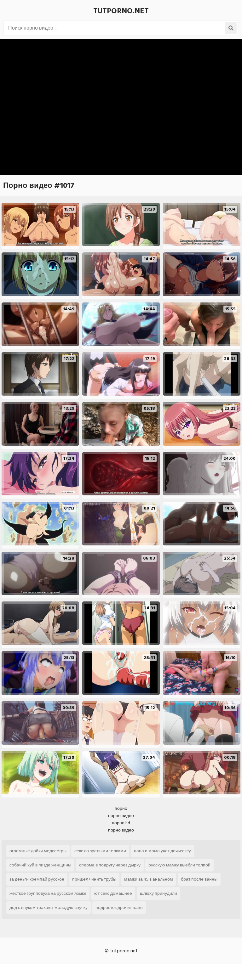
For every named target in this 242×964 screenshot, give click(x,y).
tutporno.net (121, 11)
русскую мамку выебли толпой (179, 865)
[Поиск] (231, 28)
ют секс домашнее (113, 893)
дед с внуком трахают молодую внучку (48, 907)
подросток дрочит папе (119, 907)
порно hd (121, 822)
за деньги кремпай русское (36, 879)
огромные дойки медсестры (37, 850)
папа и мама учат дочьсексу (162, 850)
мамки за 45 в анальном (148, 879)
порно (121, 808)
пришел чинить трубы (94, 879)
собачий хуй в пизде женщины (40, 865)
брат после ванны (199, 879)
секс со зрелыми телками (100, 850)
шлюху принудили (158, 893)
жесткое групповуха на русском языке (47, 893)
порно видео (121, 815)
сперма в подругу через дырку (110, 865)
